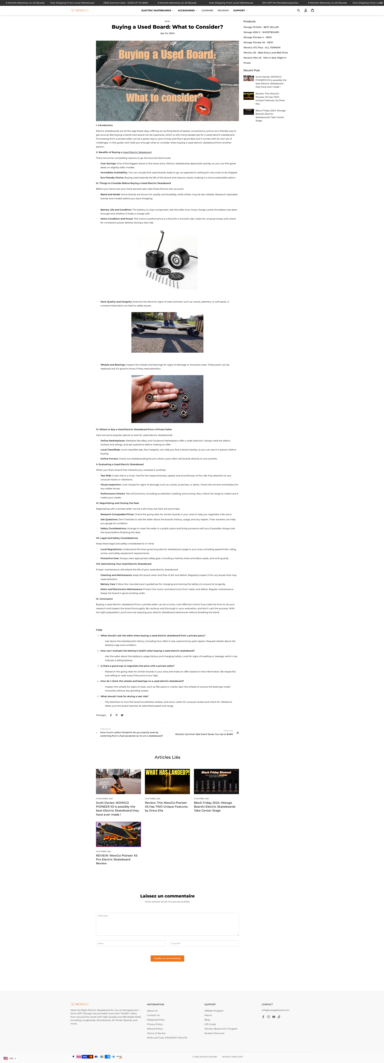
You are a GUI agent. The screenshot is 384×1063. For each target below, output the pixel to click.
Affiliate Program (214, 1010)
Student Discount (214, 1033)
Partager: (101, 715)
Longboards (89, 1020)
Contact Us (153, 1015)
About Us (152, 1010)
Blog (167, 21)
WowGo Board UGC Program (221, 1028)
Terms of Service (156, 1033)
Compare (207, 10)
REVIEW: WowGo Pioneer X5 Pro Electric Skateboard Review (116, 859)
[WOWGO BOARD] (79, 10)
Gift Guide (210, 1024)
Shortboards (104, 1020)
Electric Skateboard (99, 1010)
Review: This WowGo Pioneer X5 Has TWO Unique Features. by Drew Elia (166, 806)
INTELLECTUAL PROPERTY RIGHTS (167, 1037)
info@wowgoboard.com (275, 1010)
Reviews (223, 10)
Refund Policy (155, 1028)
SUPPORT (239, 10)
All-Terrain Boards (122, 1020)
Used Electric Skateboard (137, 152)
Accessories (186, 10)
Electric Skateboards (156, 10)
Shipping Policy (156, 1019)
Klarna (208, 1015)
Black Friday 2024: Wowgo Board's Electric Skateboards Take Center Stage (215, 806)
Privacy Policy (155, 1024)
